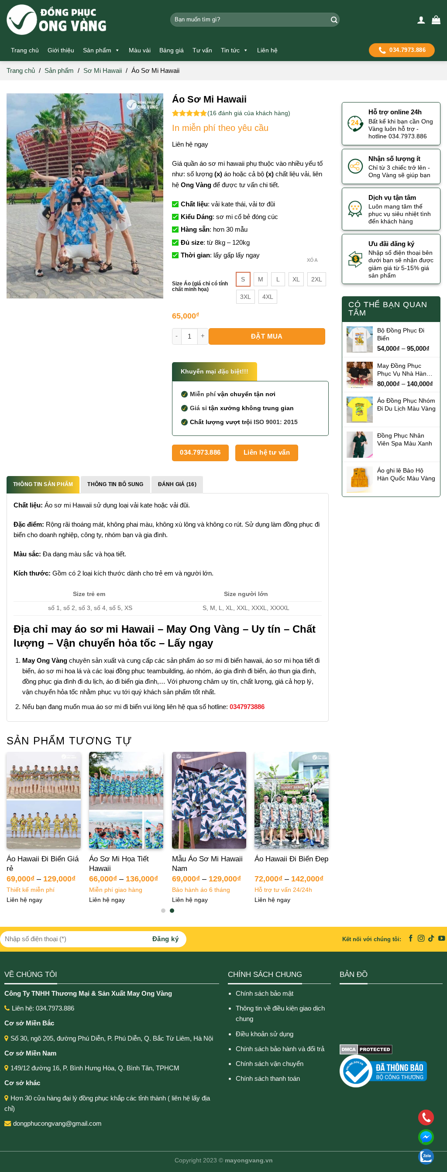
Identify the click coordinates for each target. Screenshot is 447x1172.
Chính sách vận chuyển (269, 1063)
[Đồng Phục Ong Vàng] (82, 19)
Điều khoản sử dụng (264, 1034)
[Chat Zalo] (369, 1156)
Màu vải (140, 50)
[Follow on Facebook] (410, 938)
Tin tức (230, 50)
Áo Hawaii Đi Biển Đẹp (291, 859)
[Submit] (333, 20)
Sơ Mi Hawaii (102, 70)
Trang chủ (25, 50)
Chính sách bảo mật (264, 993)
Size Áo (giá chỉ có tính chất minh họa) (200, 286)
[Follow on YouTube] (441, 938)
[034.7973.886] (369, 1117)
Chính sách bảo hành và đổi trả (281, 1048)
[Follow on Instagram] (421, 938)
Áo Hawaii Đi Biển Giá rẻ (43, 864)
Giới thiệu (61, 50)
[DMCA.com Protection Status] (366, 1048)
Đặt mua (267, 336)
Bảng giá (171, 50)
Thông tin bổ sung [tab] (115, 484)
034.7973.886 (407, 50)
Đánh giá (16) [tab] (177, 484)
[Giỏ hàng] (436, 19)
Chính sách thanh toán (268, 1078)
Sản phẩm (97, 50)
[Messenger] (369, 1137)
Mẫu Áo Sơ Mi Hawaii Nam (207, 864)
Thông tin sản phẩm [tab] (43, 484)
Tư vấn (202, 50)
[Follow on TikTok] (431, 938)
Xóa (312, 260)
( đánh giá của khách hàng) (248, 113)
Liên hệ (267, 50)
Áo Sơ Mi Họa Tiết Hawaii (119, 864)
